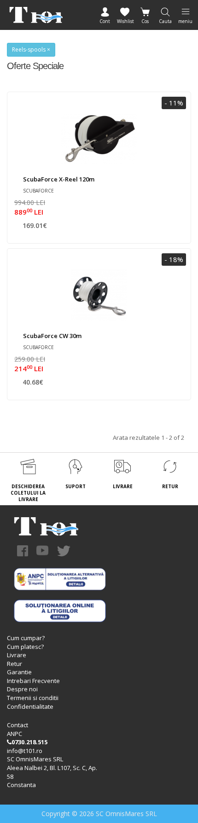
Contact (17, 725)
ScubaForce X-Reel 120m (58, 179)
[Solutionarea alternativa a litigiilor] (60, 578)
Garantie (19, 672)
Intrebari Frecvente (33, 681)
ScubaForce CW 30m (52, 336)
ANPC (14, 734)
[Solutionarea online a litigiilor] (60, 610)
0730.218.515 (29, 742)
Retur (14, 664)
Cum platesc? (25, 646)
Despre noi (22, 689)
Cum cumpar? (26, 638)
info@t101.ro (24, 751)
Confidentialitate (30, 706)
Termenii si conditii (32, 698)
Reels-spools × (31, 49)
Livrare (16, 655)
